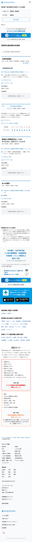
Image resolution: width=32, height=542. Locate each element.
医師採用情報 (5, 503)
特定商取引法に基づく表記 (8, 524)
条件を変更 (16, 19)
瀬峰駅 (28, 340)
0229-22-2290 (7, 198)
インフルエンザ (14, 324)
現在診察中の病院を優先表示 (12, 51)
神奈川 (3, 474)
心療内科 (3, 313)
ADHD (8, 321)
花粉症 (24, 327)
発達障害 (18, 321)
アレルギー (18, 327)
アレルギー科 (5, 462)
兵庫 (9, 476)
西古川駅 (8, 337)
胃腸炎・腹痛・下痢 (7, 460)
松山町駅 (16, 340)
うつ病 (13, 321)
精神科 (9, 313)
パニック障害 (5, 324)
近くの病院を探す (8, 437)
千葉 (9, 469)
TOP (2, 437)
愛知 (9, 472)
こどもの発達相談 (6, 456)
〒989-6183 (16, 72)
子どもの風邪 (23, 324)
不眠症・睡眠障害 (6, 458)
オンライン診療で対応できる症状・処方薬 (16, 39)
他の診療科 (25, 63)
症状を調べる (5, 488)
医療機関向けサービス (7, 496)
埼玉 (3, 476)
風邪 (2, 327)
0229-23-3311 (7, 80)
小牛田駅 (9, 340)
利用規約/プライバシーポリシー (9, 521)
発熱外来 (4, 446)
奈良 (15, 472)
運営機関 (4, 528)
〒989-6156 (17, 149)
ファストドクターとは (7, 485)
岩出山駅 (19, 337)
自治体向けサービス (7, 499)
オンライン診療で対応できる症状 (16, 284)
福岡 (15, 474)
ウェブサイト (7, 83)
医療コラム (4, 490)
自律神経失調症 (26, 321)
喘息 (6, 327)
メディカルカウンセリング (8, 481)
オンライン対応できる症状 (10, 123)
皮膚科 (16, 446)
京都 (15, 469)
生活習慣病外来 (18, 458)
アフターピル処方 (19, 460)
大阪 (9, 474)
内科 (3, 449)
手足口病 (11, 327)
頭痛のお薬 (17, 451)
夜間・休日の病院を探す (8, 492)
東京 (3, 472)
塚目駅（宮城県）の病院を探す (23, 437)
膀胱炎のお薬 (18, 456)
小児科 (3, 451)
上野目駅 (22, 340)
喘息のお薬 (17, 453)
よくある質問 (5, 515)
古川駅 (3, 337)
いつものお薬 (18, 449)
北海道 (3, 469)
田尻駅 (25, 337)
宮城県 (14, 437)
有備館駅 (3, 340)
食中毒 (3, 330)
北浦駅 (14, 337)
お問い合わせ (5, 518)
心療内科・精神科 (6, 453)
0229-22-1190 (7, 157)
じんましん (9, 330)
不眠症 (3, 321)
